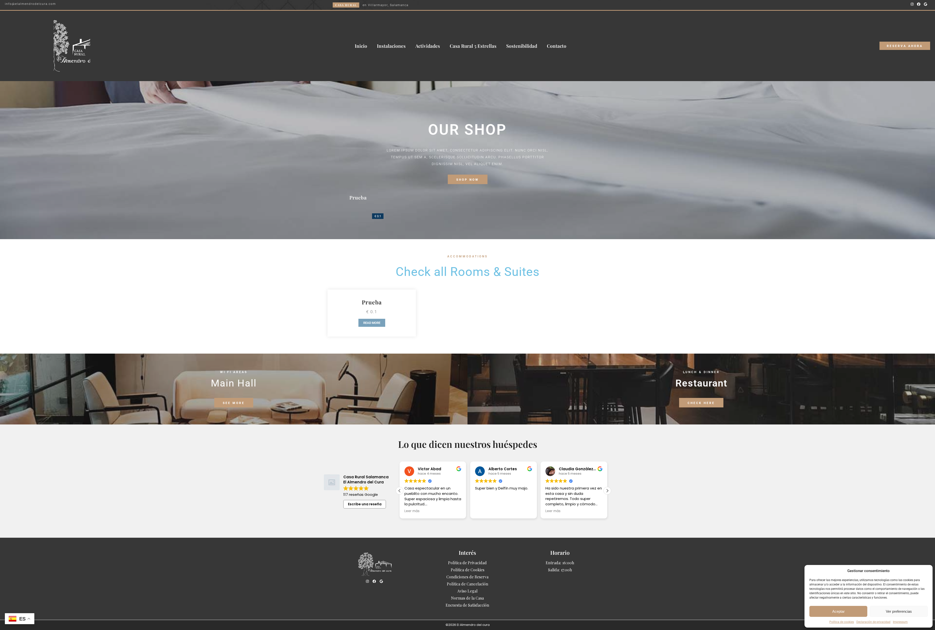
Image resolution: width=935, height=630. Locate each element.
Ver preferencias (899, 611)
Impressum (900, 622)
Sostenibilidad (521, 46)
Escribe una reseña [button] (365, 504)
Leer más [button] (412, 511)
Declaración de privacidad (873, 622)
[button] (607, 490)
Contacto (556, 46)
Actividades (427, 46)
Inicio (361, 46)
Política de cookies (841, 622)
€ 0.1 (377, 216)
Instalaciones (391, 46)
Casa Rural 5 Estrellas (473, 46)
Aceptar (838, 611)
